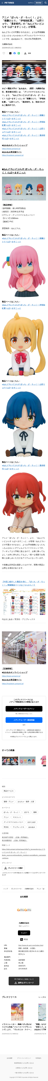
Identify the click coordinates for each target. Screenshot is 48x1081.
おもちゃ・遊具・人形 (26, 801)
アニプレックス (18, 827)
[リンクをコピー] (29, 53)
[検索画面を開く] (45, 2)
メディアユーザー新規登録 (24, 720)
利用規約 (38, 1058)
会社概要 (9, 1058)
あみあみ (31, 827)
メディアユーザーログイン (24, 709)
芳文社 (6, 827)
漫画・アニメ (9, 801)
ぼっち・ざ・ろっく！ (12, 812)
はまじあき (31, 822)
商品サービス (9, 791)
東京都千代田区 (7, 837)
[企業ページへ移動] (24, 911)
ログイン (31, 3)
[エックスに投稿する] (10, 53)
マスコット (17, 817)
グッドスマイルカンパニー (13, 822)
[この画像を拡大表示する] (10, 761)
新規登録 (38, 3)
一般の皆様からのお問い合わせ (24, 1073)
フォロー (24, 933)
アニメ (6, 817)
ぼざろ (26, 812)
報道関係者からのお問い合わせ (24, 1063)
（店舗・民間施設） (21, 837)
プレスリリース (16, 889)
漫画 (35, 812)
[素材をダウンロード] (25, 53)
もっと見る (42, 997)
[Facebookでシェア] (14, 53)
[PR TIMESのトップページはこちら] (9, 3)
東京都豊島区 (7, 840)
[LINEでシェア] (19, 53)
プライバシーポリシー (24, 1058)
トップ (5, 889)
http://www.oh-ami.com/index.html (30, 945)
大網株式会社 (29, 889)
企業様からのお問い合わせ (24, 1068)
